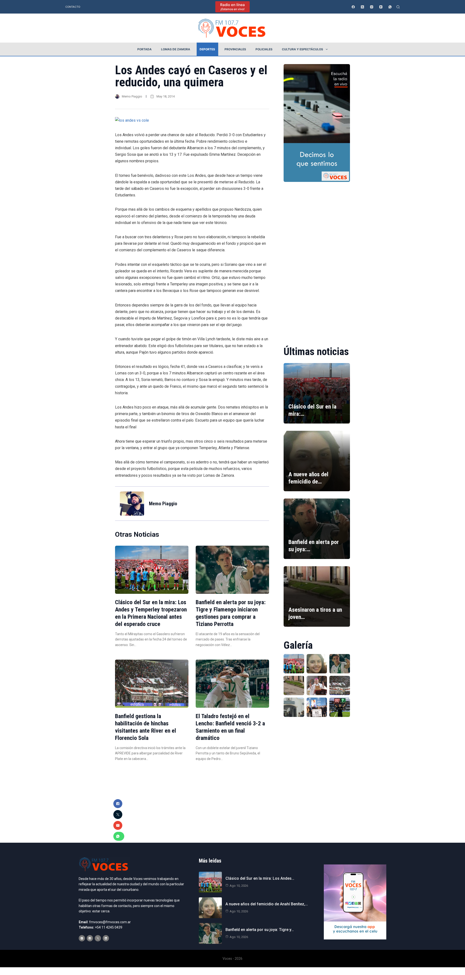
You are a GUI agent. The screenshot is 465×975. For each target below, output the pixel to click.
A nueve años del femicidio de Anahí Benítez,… (266, 904)
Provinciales (235, 49)
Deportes (207, 49)
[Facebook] (353, 6)
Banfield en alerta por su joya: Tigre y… (259, 929)
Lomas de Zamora (175, 49)
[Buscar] (398, 6)
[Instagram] (371, 6)
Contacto (72, 6)
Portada (144, 49)
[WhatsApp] (390, 6)
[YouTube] (380, 6)
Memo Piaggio (132, 96)
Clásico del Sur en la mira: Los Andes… (259, 878)
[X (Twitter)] (362, 6)
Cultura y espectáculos (302, 49)
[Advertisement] (317, 260)
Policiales (264, 49)
